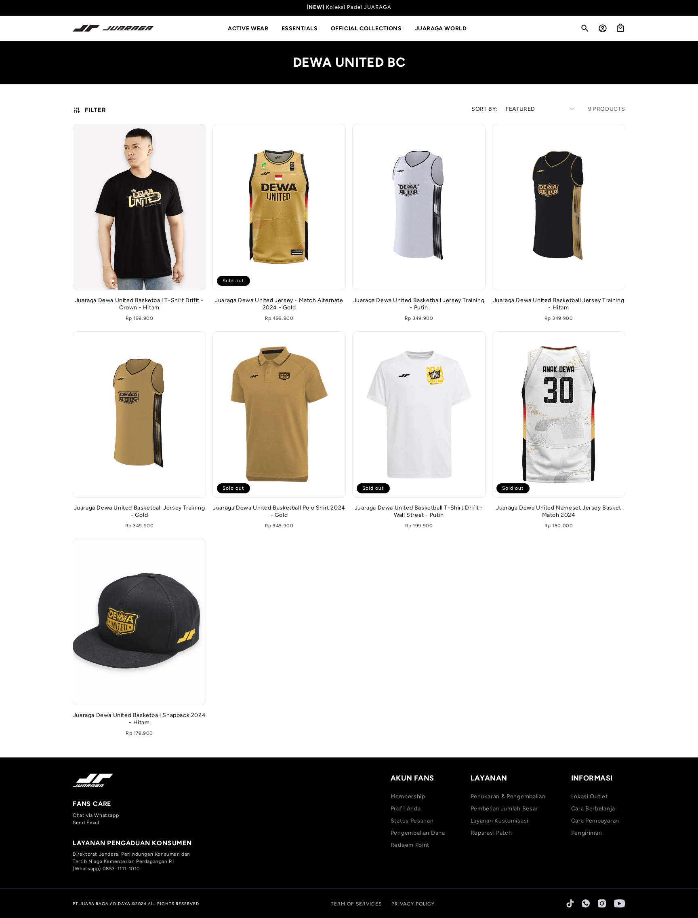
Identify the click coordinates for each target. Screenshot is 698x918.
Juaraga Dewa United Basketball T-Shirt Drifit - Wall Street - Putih (419, 511)
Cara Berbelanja (593, 808)
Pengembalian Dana (418, 832)
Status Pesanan (412, 820)
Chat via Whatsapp (96, 815)
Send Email (86, 822)
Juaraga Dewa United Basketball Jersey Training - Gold (139, 511)
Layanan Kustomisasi (499, 820)
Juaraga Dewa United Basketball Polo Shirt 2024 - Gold (279, 511)
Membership (408, 796)
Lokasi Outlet (589, 796)
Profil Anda (406, 808)
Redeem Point (410, 845)
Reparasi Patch (491, 832)
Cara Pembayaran (595, 820)
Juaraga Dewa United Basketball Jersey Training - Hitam (558, 304)
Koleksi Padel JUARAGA (358, 7)
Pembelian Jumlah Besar (504, 808)
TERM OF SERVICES (356, 904)
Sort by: (484, 109)
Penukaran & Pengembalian (508, 796)
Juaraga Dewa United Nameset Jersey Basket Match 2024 (558, 511)
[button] (251, 28)
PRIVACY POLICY (413, 904)
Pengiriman (586, 832)
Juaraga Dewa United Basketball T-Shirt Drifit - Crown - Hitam (139, 304)
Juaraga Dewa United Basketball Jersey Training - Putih (419, 304)
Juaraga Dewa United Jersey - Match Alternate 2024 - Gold (279, 304)
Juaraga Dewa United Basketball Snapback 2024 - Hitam (139, 719)
